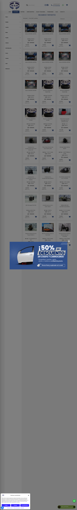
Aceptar (6, 505)
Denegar (15, 505)
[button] (28, 495)
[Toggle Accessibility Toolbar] (2, 507)
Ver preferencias (25, 505)
